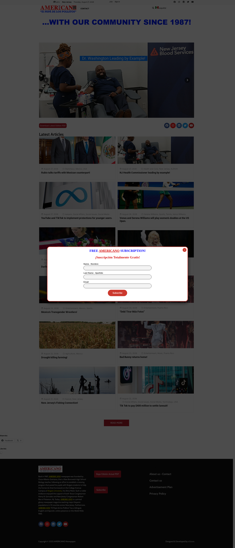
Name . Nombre (91, 264)
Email (86, 282)
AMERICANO (109, 251)
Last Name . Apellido (93, 273)
